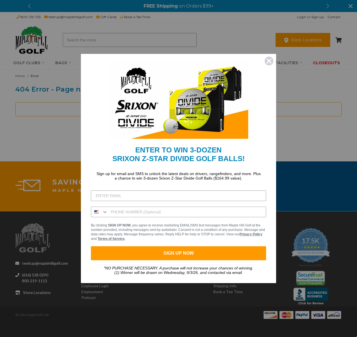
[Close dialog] (269, 61)
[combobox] (99, 212)
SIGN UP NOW (178, 253)
